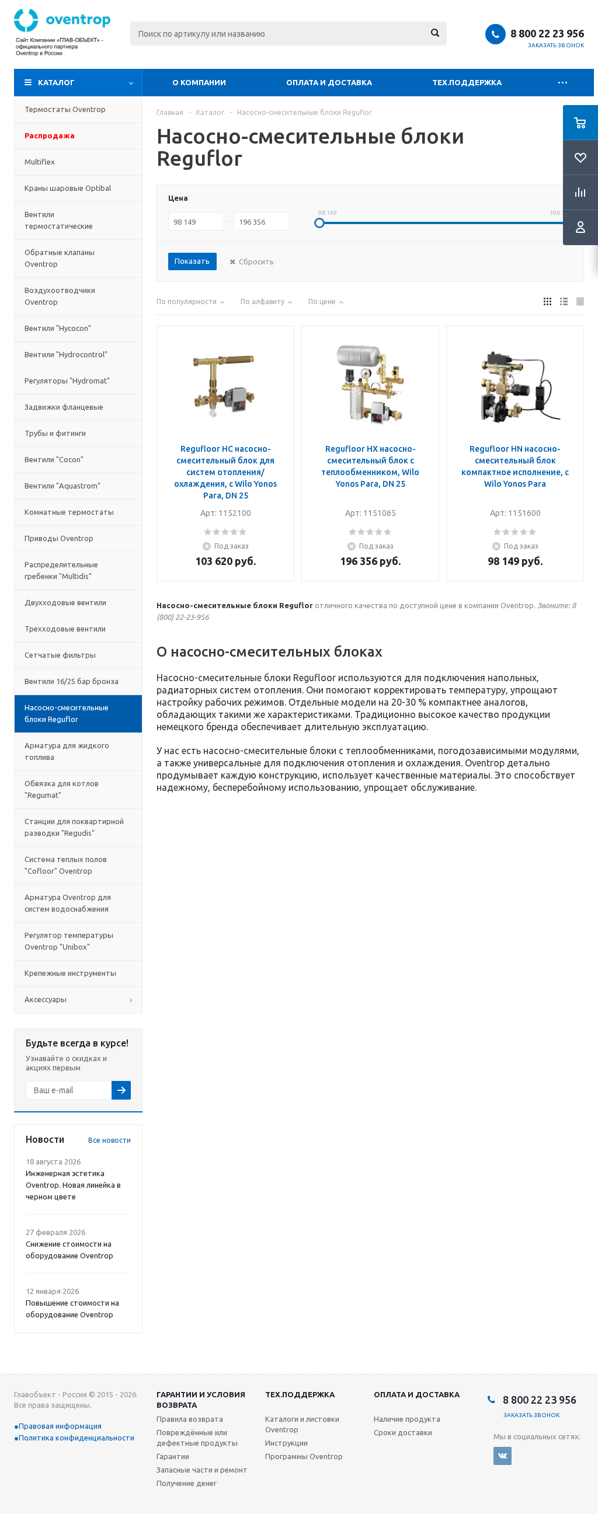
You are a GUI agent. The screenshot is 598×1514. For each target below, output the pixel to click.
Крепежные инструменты (70, 973)
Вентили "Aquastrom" (62, 486)
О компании (199, 82)
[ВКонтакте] (502, 1456)
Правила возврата (190, 1419)
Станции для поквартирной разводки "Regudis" (74, 827)
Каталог (56, 82)
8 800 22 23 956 (547, 33)
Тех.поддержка (467, 82)
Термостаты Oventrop (65, 109)
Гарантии (173, 1456)
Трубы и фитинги (55, 433)
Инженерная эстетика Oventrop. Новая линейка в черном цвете (73, 1185)
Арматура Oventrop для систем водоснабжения (68, 903)
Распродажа (50, 135)
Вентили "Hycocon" (58, 328)
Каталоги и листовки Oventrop (302, 1424)
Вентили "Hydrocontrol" (66, 354)
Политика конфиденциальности (76, 1437)
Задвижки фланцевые (64, 407)
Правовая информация (60, 1426)
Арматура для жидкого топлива (67, 751)
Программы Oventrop (304, 1456)
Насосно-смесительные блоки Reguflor (67, 713)
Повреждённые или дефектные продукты (197, 1437)
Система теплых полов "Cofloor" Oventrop (66, 865)
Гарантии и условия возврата (201, 1399)
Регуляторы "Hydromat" (67, 380)
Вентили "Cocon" (54, 459)
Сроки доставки (403, 1432)
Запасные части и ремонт (202, 1470)
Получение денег (187, 1483)
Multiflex (40, 162)
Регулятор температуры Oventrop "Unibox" (69, 941)
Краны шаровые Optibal (68, 188)
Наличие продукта (407, 1419)
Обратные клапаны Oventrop (60, 258)
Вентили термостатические (59, 220)
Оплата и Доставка (329, 82)
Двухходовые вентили (65, 602)
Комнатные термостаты (69, 512)
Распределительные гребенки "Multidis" (61, 570)
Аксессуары (46, 999)
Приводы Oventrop (59, 538)
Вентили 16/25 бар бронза (72, 681)
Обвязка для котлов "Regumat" (62, 789)
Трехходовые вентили (65, 629)
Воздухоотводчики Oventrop (60, 296)
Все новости (109, 1140)
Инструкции (286, 1443)
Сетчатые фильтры (60, 655)
